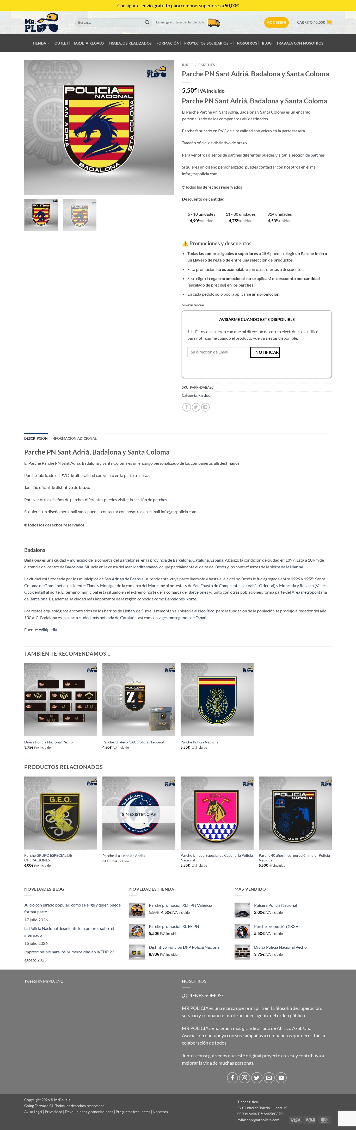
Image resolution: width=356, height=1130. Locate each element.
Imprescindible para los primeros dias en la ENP (66, 951)
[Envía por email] (205, 407)
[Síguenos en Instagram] (244, 1077)
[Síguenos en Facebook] (232, 1077)
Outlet (61, 43)
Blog (267, 43)
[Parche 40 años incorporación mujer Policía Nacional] (295, 813)
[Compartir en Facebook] (186, 407)
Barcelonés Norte (180, 598)
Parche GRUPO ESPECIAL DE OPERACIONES (48, 857)
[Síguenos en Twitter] (256, 1077)
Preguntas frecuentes (133, 1111)
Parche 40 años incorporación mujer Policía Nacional (294, 857)
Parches (206, 65)
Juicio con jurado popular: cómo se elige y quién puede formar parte (72, 908)
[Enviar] (147, 22)
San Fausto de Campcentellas (219, 585)
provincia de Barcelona (170, 559)
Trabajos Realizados (130, 43)
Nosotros (247, 43)
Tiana (91, 585)
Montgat (108, 585)
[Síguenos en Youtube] (281, 1077)
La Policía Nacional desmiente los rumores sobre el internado (69, 931)
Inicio (187, 65)
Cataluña (200, 559)
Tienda (39, 43)
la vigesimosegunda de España (181, 617)
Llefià (127, 610)
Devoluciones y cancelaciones (89, 1111)
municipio (79, 559)
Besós (220, 566)
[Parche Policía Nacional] (217, 699)
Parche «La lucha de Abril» (123, 855)
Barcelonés (129, 559)
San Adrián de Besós (123, 578)
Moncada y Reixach (296, 585)
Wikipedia (48, 629)
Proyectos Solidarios (206, 43)
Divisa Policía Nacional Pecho (48, 742)
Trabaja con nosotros (300, 43)
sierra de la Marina (286, 566)
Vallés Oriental (261, 585)
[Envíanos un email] (269, 1077)
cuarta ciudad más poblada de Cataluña (101, 617)
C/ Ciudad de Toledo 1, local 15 (262, 1108)
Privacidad (53, 1111)
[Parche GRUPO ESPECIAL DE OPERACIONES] (60, 813)
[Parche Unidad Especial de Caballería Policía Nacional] (217, 813)
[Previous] (34, 127)
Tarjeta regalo (88, 43)
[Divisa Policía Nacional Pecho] (60, 699)
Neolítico (206, 610)
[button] (276, 22)
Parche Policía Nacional (200, 742)
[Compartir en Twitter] (196, 407)
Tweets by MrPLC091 (43, 980)
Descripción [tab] (36, 438)
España (216, 559)
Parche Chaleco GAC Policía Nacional (133, 742)
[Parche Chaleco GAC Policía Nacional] (138, 699)
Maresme (156, 585)
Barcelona (74, 566)
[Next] (164, 127)
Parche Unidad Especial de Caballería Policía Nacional (217, 857)
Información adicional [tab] (74, 438)
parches (318, 154)
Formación (168, 43)
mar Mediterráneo (141, 566)
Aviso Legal (33, 1111)
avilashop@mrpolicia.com (258, 1119)
